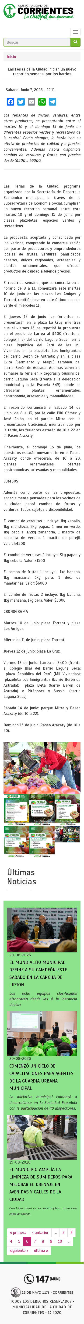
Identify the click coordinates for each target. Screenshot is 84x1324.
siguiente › (19, 1250)
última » (41, 1250)
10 (60, 1241)
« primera (18, 1232)
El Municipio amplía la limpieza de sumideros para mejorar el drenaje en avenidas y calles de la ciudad (40, 1184)
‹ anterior (40, 1232)
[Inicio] (38, 13)
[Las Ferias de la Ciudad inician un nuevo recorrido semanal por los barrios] (42, 768)
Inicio (11, 56)
